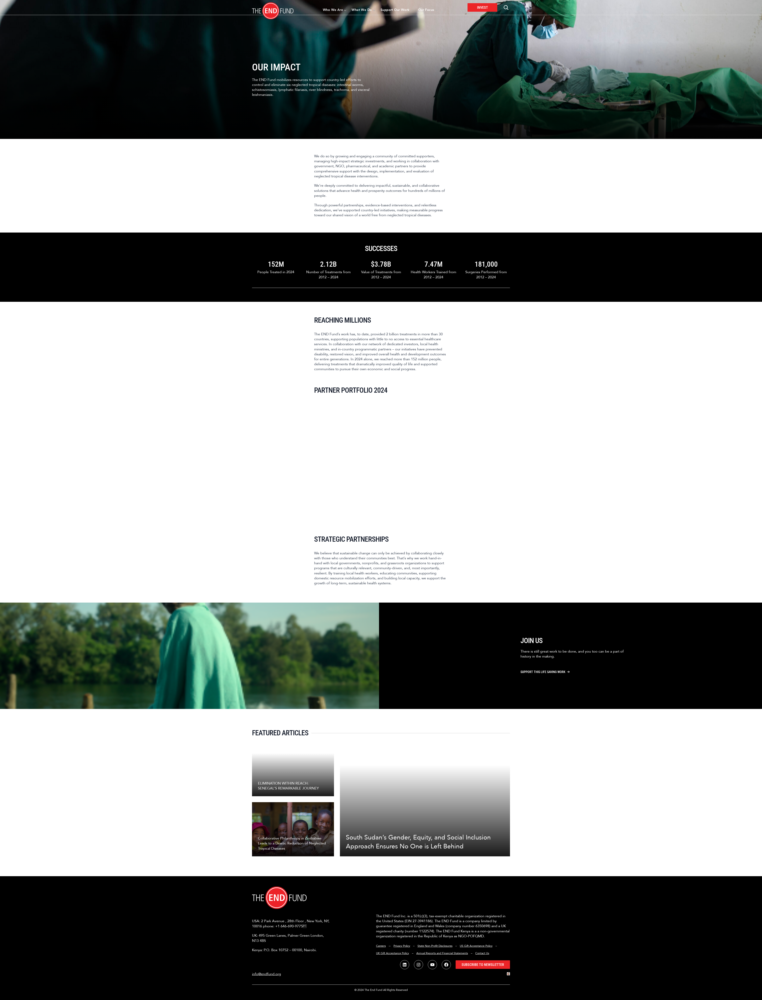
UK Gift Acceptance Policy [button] (392, 953)
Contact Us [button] (482, 953)
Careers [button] (381, 946)
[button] (272, 7)
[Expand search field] (506, 8)
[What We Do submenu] (374, 10)
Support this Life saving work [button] (543, 672)
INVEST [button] (482, 7)
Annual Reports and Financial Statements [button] (442, 953)
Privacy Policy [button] (402, 946)
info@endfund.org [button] (266, 974)
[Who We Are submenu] (345, 10)
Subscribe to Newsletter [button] (483, 964)
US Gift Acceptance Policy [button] (476, 946)
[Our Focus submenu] (436, 10)
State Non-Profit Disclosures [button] (435, 946)
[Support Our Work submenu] (412, 10)
